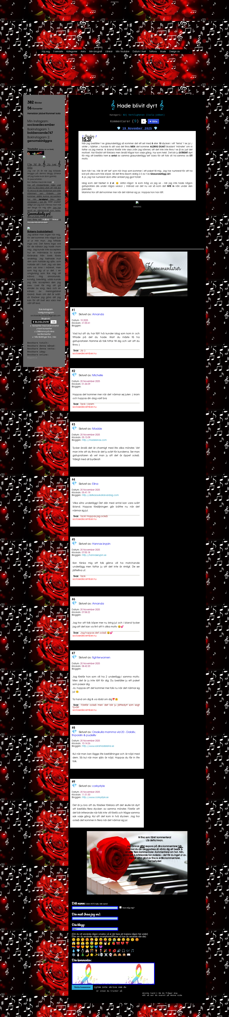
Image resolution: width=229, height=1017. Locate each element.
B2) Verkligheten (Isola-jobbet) (144, 115)
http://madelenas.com (94, 440)
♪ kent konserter (44, 329)
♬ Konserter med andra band (44, 326)
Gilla (154, 121)
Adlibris (45, 220)
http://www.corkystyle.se (95, 797)
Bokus (55, 220)
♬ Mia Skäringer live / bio (44, 337)
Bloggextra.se (32, 358)
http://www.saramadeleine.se (98, 746)
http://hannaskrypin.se (94, 555)
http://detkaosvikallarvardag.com (100, 495)
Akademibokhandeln (37, 222)
